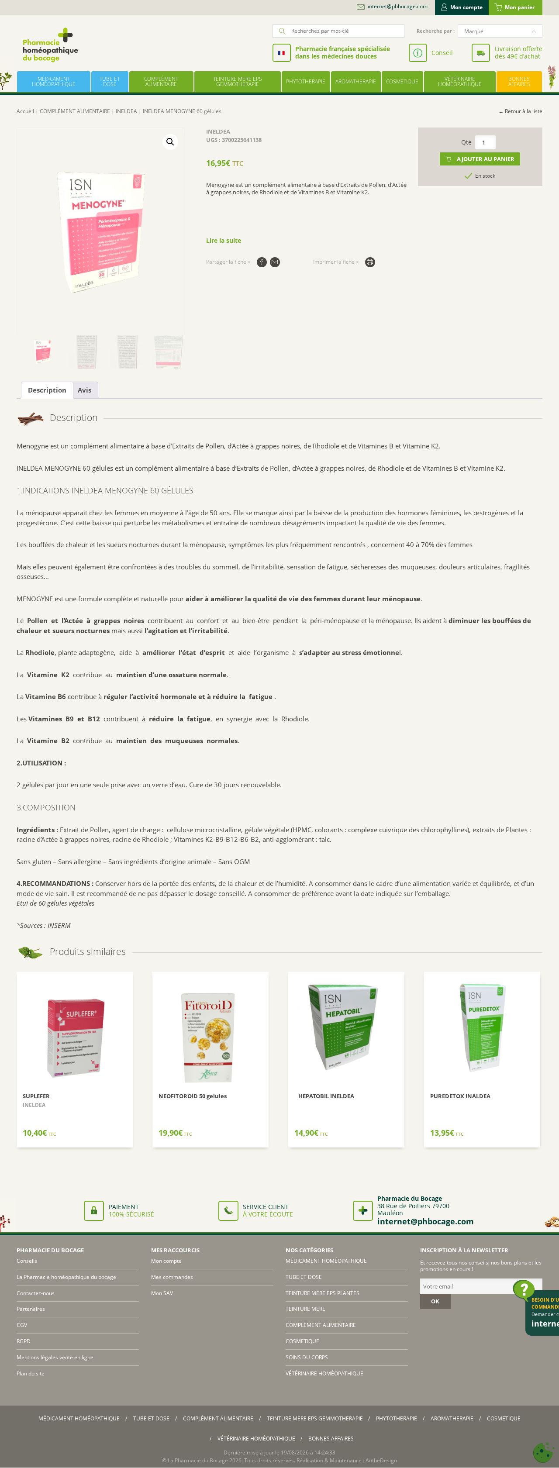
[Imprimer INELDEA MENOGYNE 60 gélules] (370, 262)
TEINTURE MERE (305, 1309)
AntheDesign (381, 1460)
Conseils (27, 1261)
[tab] (47, 390)
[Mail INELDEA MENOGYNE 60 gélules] (275, 262)
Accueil (25, 111)
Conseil (442, 52)
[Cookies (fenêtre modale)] (543, 1453)
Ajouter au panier (485, 159)
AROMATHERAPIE (355, 81)
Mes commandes (172, 1277)
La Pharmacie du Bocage (198, 1460)
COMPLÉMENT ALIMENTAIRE (161, 81)
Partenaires (31, 1309)
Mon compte (466, 7)
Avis (84, 390)
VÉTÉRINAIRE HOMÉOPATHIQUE (460, 81)
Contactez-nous (36, 1293)
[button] (170, 142)
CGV (22, 1325)
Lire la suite (223, 240)
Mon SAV (162, 1293)
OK (435, 1301)
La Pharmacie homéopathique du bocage (66, 1277)
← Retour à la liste (520, 111)
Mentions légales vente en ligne (55, 1357)
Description (47, 390)
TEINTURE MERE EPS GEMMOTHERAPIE (237, 81)
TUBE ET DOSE (110, 81)
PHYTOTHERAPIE (305, 81)
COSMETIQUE (402, 81)
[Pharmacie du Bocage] (50, 45)
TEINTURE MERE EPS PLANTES (322, 1293)
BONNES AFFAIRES (519, 81)
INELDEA (126, 111)
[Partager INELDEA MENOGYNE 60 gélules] (262, 262)
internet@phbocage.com (398, 6)
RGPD (24, 1341)
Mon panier (520, 7)
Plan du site (31, 1373)
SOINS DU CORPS (307, 1357)
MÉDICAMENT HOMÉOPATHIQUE (54, 81)
